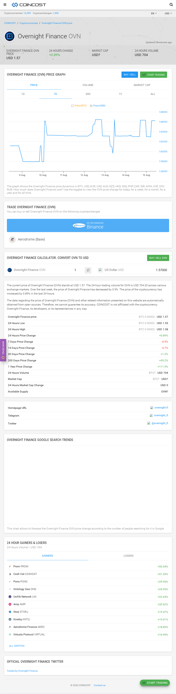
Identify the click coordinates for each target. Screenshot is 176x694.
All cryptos (16, 645)
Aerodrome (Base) (31, 239)
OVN (28, 270)
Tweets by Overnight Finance (22, 670)
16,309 (27, 13)
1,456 (56, 13)
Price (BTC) (81, 105)
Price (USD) (99, 105)
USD (114, 270)
